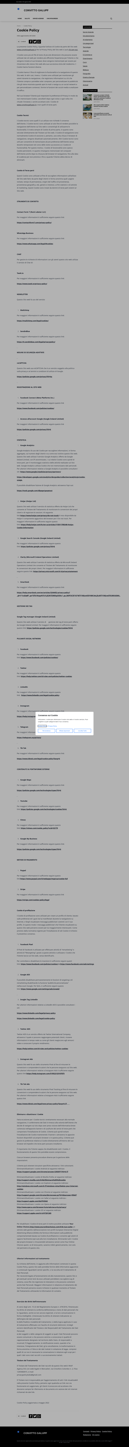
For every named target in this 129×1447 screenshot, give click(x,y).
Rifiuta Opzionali (64, 731)
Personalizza (46, 731)
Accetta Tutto (82, 731)
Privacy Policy (52, 726)
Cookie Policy (42, 726)
